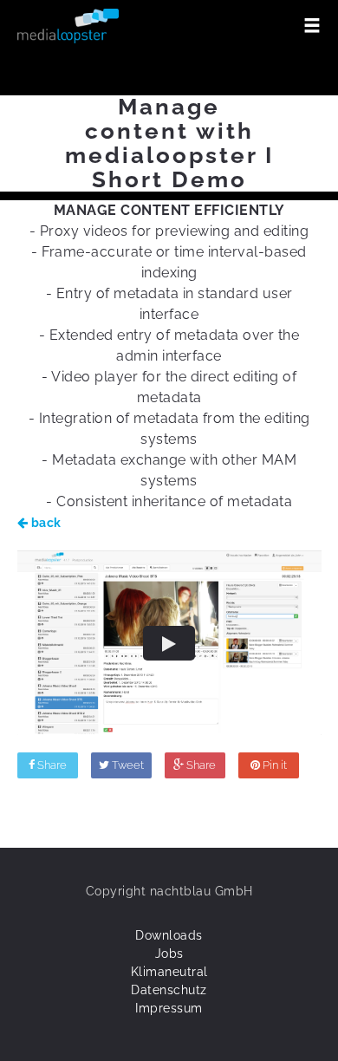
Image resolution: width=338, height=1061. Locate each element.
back (45, 523)
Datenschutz (169, 990)
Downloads (169, 935)
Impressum (169, 1008)
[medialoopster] (68, 26)
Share (51, 764)
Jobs (169, 953)
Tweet (126, 764)
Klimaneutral (169, 972)
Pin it (273, 764)
